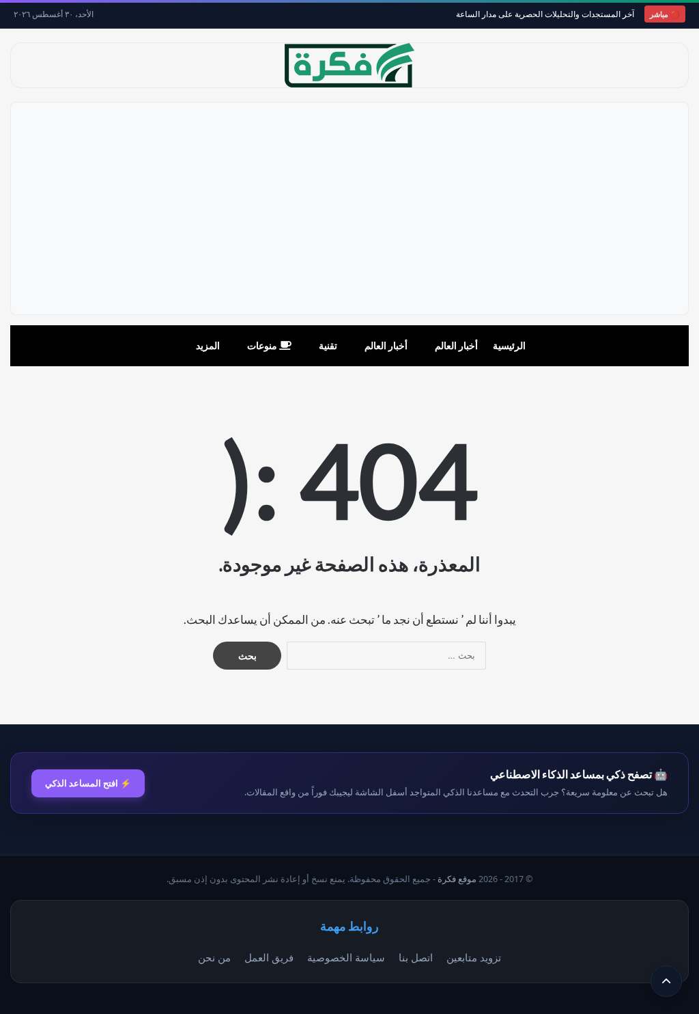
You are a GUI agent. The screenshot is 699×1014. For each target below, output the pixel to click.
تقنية (328, 345)
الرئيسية (509, 345)
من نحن (214, 957)
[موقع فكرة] (349, 65)
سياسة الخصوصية (346, 957)
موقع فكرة (457, 879)
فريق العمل (269, 957)
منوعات (263, 345)
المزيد (208, 345)
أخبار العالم (456, 345)
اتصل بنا (416, 957)
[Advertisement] (349, 208)
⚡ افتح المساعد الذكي (88, 783)
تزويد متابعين (473, 957)
